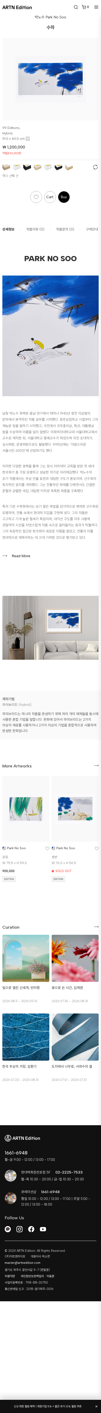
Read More (21, 556)
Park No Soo (16, 848)
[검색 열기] (76, 7)
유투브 (43, 1229)
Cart (50, 197)
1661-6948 (16, 1153)
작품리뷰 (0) (35, 229)
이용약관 (10, 1276)
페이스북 (31, 1229)
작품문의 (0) (65, 229)
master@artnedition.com (22, 1263)
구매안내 (92, 229)
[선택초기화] (96, 167)
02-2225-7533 (69, 1172)
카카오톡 (8, 1229)
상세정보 (8, 229)
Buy (64, 197)
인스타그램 (19, 1229)
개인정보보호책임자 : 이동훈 (37, 1276)
